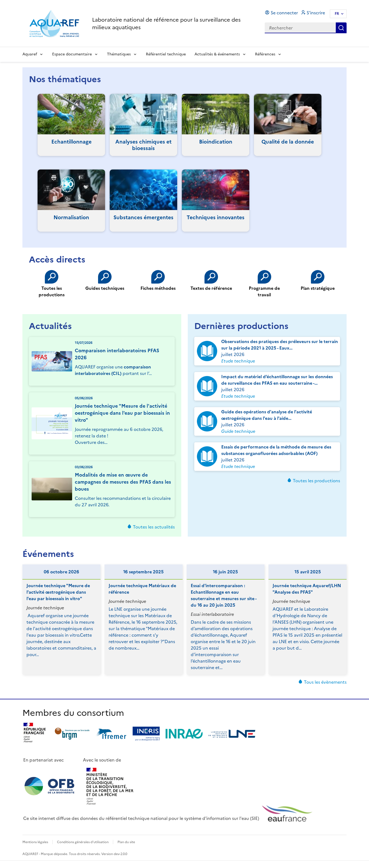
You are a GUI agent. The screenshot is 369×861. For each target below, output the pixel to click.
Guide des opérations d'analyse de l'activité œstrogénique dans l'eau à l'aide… (266, 414)
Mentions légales (35, 842)
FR (337, 13)
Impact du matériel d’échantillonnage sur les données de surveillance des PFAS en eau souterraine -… (277, 379)
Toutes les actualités (154, 527)
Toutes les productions (316, 480)
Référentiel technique (166, 54)
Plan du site (126, 842)
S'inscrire (316, 12)
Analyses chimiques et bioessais (143, 145)
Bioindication (215, 142)
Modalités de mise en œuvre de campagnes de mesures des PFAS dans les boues (123, 482)
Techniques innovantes (215, 217)
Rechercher (341, 27)
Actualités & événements (217, 54)
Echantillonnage (71, 142)
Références (265, 54)
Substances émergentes (143, 217)
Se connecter (284, 12)
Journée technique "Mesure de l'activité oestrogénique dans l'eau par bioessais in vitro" (122, 413)
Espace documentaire (72, 54)
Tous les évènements (325, 682)
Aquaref (29, 54)
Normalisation (71, 217)
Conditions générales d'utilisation (83, 842)
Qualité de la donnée (287, 142)
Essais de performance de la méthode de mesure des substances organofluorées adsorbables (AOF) (276, 450)
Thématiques (119, 54)
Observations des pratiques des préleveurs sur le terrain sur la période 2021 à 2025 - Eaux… (279, 344)
